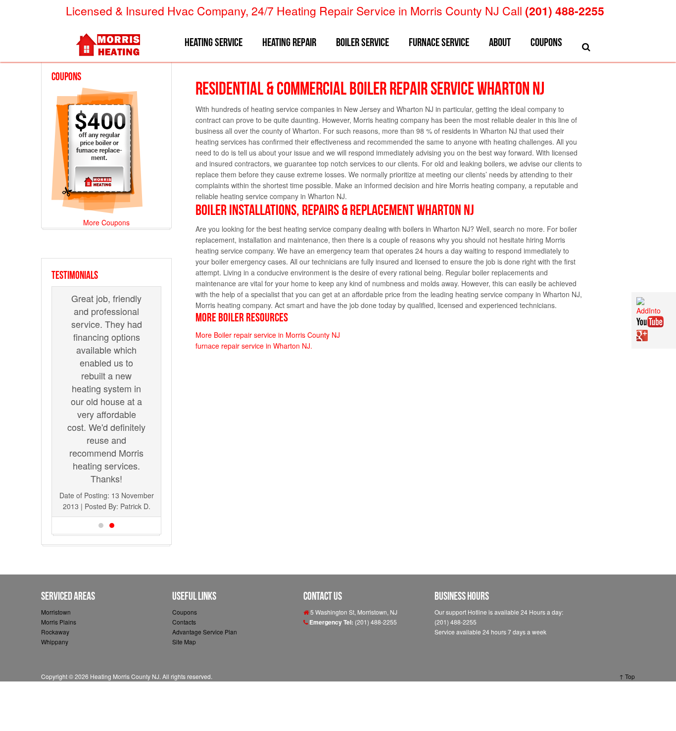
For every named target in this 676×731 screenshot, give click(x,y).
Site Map (184, 641)
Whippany (54, 641)
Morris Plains (58, 622)
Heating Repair (289, 42)
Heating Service (213, 42)
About (500, 42)
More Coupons (106, 222)
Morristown (56, 612)
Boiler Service (362, 42)
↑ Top (627, 676)
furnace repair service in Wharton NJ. (253, 346)
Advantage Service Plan (204, 631)
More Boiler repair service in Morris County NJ (267, 335)
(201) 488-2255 (564, 10)
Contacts (184, 622)
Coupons (546, 42)
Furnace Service (439, 42)
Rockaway (55, 631)
